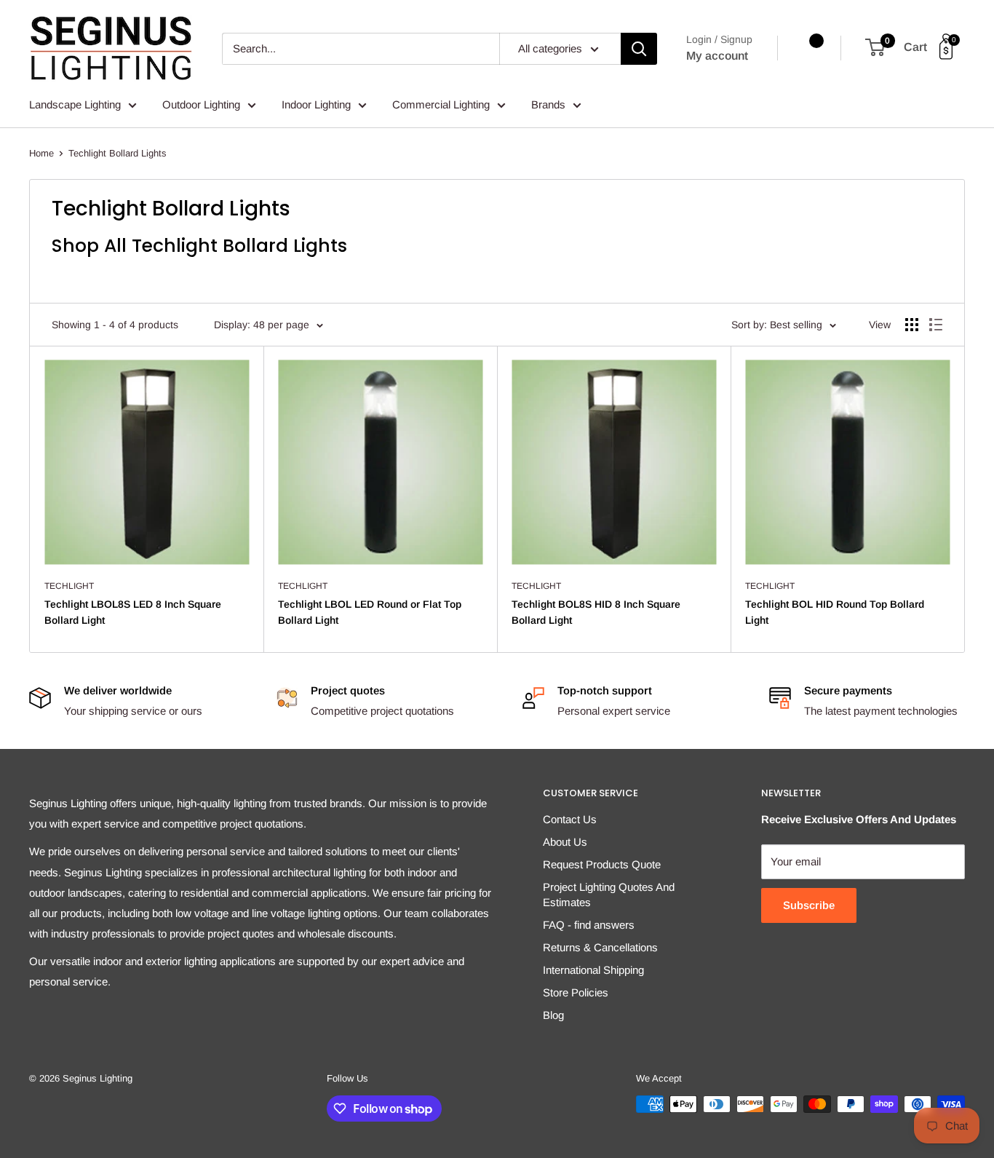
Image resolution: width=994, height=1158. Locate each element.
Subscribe (809, 905)
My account (717, 55)
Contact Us (570, 819)
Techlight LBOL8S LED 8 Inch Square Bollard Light (132, 612)
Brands (548, 104)
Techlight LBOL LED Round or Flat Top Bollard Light (369, 612)
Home (41, 153)
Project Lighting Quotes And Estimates (609, 894)
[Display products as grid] (911, 324)
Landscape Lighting (75, 104)
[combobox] (360, 49)
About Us (565, 842)
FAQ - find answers (589, 925)
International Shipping (593, 970)
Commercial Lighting (441, 104)
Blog (553, 1015)
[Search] (639, 49)
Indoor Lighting (316, 104)
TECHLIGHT (69, 586)
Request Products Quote (602, 864)
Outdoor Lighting (201, 104)
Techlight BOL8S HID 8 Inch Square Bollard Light (596, 612)
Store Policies (575, 992)
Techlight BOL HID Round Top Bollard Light (834, 612)
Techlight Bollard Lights (117, 153)
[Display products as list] (935, 324)
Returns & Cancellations (600, 947)
